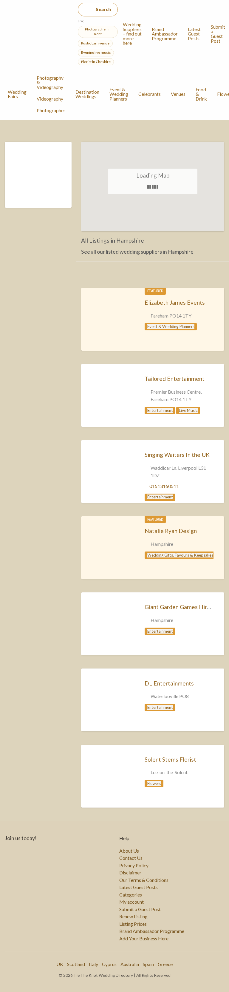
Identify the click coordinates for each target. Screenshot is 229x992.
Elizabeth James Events (175, 302)
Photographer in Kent (98, 31)
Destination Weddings (87, 94)
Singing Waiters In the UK (177, 454)
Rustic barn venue (95, 43)
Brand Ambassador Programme (165, 34)
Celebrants (149, 94)
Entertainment (160, 410)
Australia (129, 964)
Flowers (154, 783)
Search (103, 9)
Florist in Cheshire (96, 61)
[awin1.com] (38, 178)
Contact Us (131, 858)
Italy (93, 964)
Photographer (51, 110)
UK (59, 964)
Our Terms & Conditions (143, 880)
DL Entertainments (169, 683)
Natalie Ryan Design (171, 530)
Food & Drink (201, 94)
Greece (165, 964)
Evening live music (96, 52)
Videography (50, 98)
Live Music (188, 410)
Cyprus (109, 964)
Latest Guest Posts (194, 34)
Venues (178, 94)
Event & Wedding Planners (118, 94)
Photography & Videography (50, 82)
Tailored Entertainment (175, 378)
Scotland (76, 964)
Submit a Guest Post (140, 909)
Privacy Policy (133, 865)
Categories (130, 894)
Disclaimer (130, 872)
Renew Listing (133, 916)
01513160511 (164, 486)
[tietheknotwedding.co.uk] (108, 326)
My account (131, 901)
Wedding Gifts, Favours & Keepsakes (180, 555)
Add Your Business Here (143, 938)
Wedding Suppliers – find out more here (132, 34)
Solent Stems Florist (170, 759)
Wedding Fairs (17, 94)
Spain (148, 964)
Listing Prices (133, 924)
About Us (129, 850)
